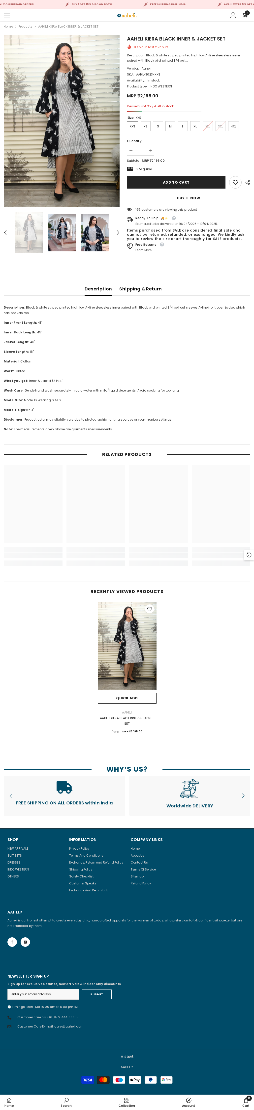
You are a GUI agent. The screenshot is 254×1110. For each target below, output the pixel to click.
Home (8, 26)
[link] (235, 182)
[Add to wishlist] (149, 608)
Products (25, 26)
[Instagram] (25, 942)
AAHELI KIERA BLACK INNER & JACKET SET (127, 721)
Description (98, 289)
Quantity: (134, 141)
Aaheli (146, 68)
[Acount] (233, 15)
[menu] (7, 15)
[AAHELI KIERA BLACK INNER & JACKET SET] (127, 646)
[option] (62, 121)
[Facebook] (12, 942)
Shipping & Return (140, 289)
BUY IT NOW (188, 198)
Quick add (127, 698)
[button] (5, 232)
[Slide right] (243, 796)
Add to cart (176, 182)
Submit (96, 994)
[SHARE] (246, 183)
